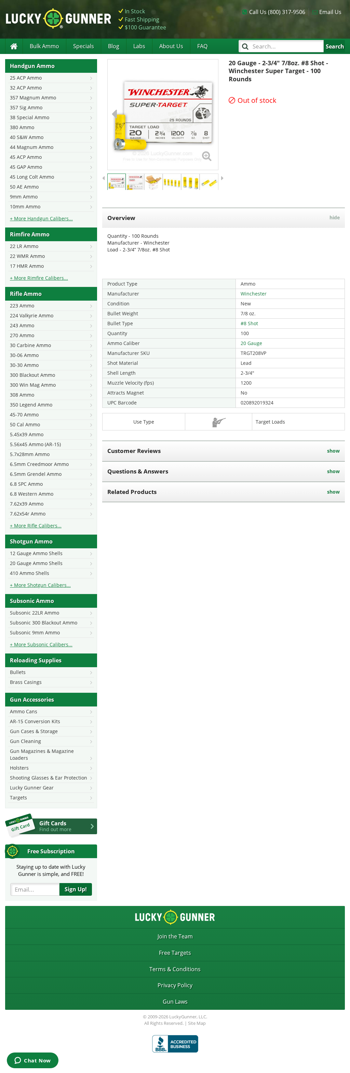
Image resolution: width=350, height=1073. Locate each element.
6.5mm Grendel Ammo (36, 474)
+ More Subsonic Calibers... (41, 644)
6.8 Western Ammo (31, 494)
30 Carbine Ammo (30, 345)
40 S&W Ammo (26, 137)
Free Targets (175, 953)
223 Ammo (22, 305)
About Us (171, 46)
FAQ (202, 46)
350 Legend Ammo (31, 404)
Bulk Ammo (44, 46)
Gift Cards (55, 826)
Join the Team (175, 936)
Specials (83, 46)
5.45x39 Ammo (26, 434)
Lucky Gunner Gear (32, 787)
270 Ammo (22, 335)
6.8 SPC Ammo (26, 484)
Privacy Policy (175, 985)
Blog (113, 46)
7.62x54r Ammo (27, 513)
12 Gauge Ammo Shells (36, 553)
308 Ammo (22, 394)
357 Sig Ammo (26, 107)
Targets (18, 797)
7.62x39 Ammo (26, 503)
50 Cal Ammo (25, 424)
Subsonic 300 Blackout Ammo (43, 622)
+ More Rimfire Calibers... (39, 278)
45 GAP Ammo (26, 167)
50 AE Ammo (24, 186)
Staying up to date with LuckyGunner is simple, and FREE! (50, 870)
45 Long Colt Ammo (32, 177)
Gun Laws (175, 1001)
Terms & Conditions (175, 969)
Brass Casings (26, 682)
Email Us (330, 12)
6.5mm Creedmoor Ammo (39, 464)
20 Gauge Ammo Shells (36, 563)
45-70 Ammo (24, 414)
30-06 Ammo (24, 355)
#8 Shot (249, 323)
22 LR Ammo (24, 246)
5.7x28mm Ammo (30, 454)
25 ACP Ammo (26, 77)
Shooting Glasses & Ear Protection (48, 777)
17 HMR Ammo (27, 266)
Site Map (197, 1023)
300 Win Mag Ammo (33, 385)
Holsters (19, 768)
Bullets (18, 672)
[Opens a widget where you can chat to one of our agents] (32, 1061)
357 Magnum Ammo (33, 97)
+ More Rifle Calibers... (36, 525)
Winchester (254, 293)
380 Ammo (22, 127)
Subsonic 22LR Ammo (34, 612)
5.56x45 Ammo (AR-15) (35, 444)
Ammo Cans (23, 711)
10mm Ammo (25, 206)
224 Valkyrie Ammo (31, 315)
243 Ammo (22, 325)
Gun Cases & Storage (34, 731)
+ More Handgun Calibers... (41, 218)
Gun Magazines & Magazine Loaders (42, 754)
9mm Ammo (24, 196)
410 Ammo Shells (29, 573)
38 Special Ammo (29, 117)
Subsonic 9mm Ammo (35, 632)
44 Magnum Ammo (31, 147)
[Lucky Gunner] (14, 46)
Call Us (277, 12)
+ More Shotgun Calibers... (40, 585)
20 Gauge (251, 343)
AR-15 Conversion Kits (35, 721)
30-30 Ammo (24, 365)
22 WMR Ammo (27, 256)
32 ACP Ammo (26, 87)
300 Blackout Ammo (32, 375)
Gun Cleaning (25, 741)
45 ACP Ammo (26, 157)
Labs (139, 46)
